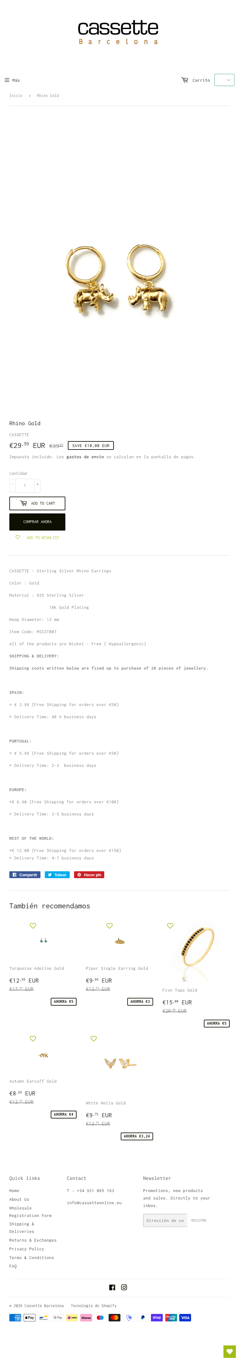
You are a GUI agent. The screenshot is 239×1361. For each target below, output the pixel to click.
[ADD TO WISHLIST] (33, 925)
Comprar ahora (37, 521)
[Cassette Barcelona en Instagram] (124, 1288)
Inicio (15, 96)
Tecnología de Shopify (94, 1306)
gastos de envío (85, 456)
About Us (19, 1199)
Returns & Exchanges (33, 1240)
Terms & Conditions (31, 1257)
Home (14, 1190)
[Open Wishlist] (229, 1351)
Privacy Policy (26, 1248)
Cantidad (18, 473)
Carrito (200, 80)
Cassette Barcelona (44, 1306)
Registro (198, 1220)
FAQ (13, 1265)
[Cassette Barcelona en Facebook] (112, 1288)
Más (16, 80)
